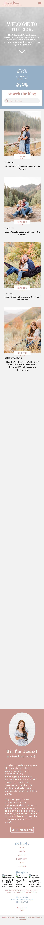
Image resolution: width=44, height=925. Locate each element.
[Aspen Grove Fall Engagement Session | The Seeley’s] (22, 265)
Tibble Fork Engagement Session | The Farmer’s (22, 167)
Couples (9, 162)
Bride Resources (13, 358)
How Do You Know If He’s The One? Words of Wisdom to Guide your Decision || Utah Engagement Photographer (22, 366)
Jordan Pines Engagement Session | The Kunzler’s (22, 233)
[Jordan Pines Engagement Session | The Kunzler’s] (22, 199)
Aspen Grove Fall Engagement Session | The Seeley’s (23, 298)
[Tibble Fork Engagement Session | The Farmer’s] (22, 133)
